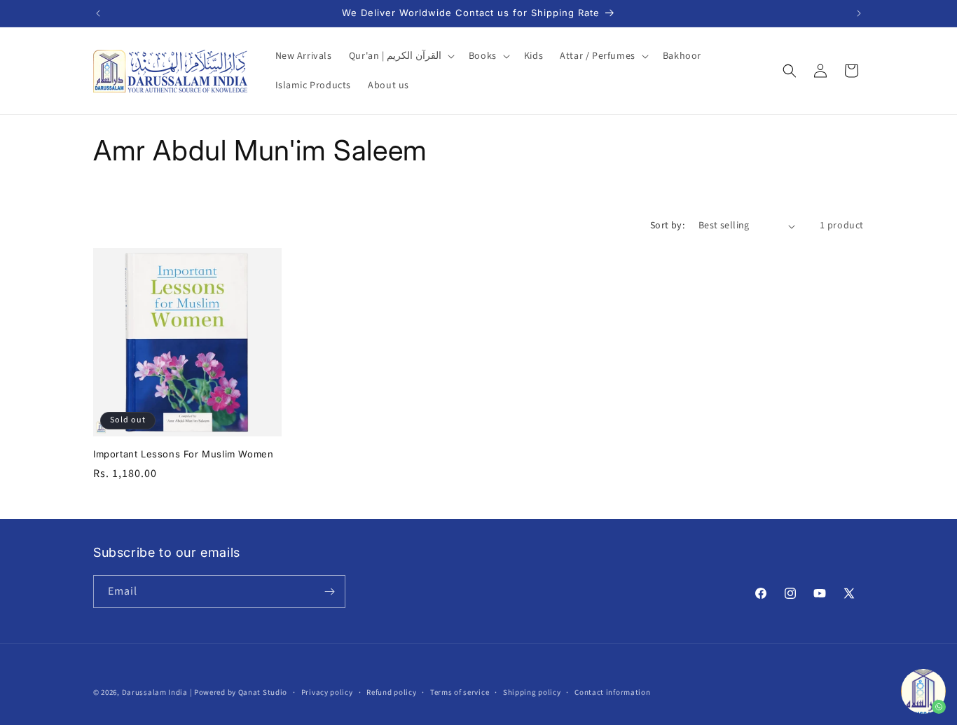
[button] (400, 56)
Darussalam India (155, 692)
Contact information (612, 692)
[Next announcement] (859, 13)
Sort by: (667, 226)
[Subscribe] (329, 591)
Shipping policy (532, 692)
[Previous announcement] (98, 13)
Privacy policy (327, 692)
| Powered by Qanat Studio (239, 692)
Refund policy (391, 692)
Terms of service (459, 692)
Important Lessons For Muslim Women (183, 454)
